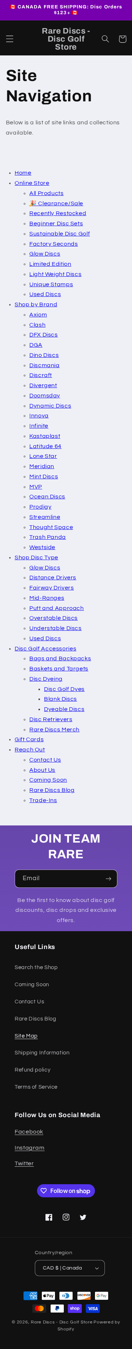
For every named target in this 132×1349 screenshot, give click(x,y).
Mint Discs (43, 476)
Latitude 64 (45, 446)
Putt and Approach (56, 608)
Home (23, 173)
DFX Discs (43, 335)
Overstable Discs (53, 618)
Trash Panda (47, 537)
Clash (37, 325)
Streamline (44, 517)
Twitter (24, 1163)
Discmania (44, 365)
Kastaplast (44, 436)
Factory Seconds (53, 244)
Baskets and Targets (58, 669)
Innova (39, 416)
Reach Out (30, 750)
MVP (35, 487)
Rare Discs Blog (51, 790)
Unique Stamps (51, 284)
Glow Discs (44, 254)
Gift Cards (29, 739)
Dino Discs (44, 355)
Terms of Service (36, 1087)
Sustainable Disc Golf (59, 234)
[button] (9, 39)
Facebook (29, 1132)
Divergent (43, 385)
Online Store (32, 183)
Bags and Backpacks (60, 658)
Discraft (40, 375)
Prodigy (40, 507)
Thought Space (51, 527)
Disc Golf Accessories (45, 649)
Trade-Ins (43, 800)
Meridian (41, 466)
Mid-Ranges (46, 598)
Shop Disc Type (36, 557)
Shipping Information (42, 1053)
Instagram (30, 1148)
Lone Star (43, 456)
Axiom (38, 315)
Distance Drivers (52, 577)
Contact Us (45, 760)
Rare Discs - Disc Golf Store (62, 1322)
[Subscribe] (108, 878)
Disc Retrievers (50, 719)
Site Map (26, 1036)
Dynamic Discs (50, 406)
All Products (46, 193)
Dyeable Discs (64, 709)
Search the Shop (36, 967)
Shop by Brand (36, 304)
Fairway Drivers (51, 588)
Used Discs (45, 294)
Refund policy (32, 1070)
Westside (42, 547)
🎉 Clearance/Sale (56, 203)
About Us (42, 770)
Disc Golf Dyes (64, 689)
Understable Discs (55, 628)
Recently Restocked (57, 213)
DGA (36, 345)
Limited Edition (50, 264)
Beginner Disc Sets (56, 223)
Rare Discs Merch (54, 729)
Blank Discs (60, 699)
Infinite (38, 426)
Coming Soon (48, 780)
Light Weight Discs (55, 274)
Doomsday (44, 396)
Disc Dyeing (46, 679)
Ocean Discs (47, 496)
